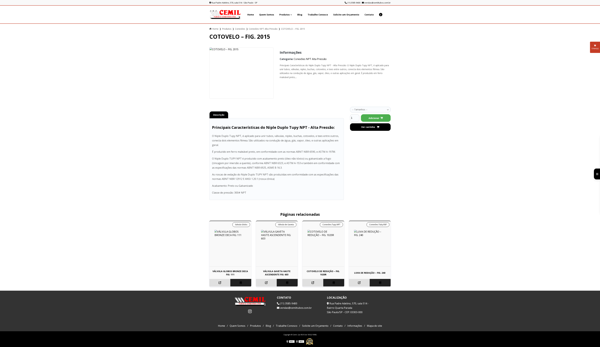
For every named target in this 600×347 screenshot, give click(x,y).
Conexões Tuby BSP (378, 224)
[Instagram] (250, 311)
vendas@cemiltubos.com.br (377, 2)
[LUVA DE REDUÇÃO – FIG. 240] (370, 246)
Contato (369, 14)
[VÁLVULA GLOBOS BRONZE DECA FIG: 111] (230, 246)
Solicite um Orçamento (346, 14)
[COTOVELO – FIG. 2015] (241, 73)
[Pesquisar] (389, 14)
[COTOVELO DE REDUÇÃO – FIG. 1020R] (323, 246)
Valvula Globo (241, 224)
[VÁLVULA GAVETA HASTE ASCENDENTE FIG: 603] (277, 246)
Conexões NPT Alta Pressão (263, 28)
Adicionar (374, 118)
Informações (354, 325)
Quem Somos (266, 14)
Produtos (284, 14)
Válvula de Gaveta (286, 224)
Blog (299, 14)
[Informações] (381, 14)
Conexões (240, 28)
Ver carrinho (368, 127)
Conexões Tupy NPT (331, 224)
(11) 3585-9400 (353, 2)
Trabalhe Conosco (318, 14)
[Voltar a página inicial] (225, 14)
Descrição (218, 114)
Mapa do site (374, 325)
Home (250, 14)
